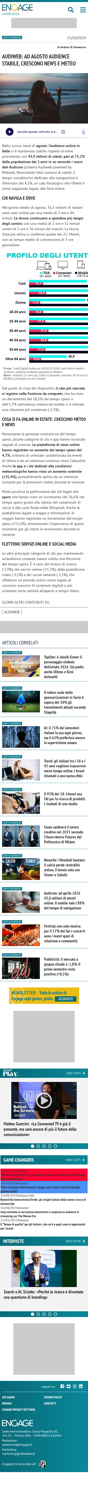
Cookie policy (53, 1397)
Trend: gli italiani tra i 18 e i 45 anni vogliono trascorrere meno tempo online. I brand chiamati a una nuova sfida (65, 768)
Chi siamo (8, 1397)
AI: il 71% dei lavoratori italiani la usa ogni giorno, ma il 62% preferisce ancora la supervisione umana (64, 735)
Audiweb (12, 612)
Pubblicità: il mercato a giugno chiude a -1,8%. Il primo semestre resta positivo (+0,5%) (62, 967)
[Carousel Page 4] (49, 1146)
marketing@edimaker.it (18, 1453)
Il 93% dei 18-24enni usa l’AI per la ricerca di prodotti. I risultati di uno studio (65, 798)
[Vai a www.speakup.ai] (83, 131)
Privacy (7, 1403)
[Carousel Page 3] (44, 1146)
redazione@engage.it (17, 1444)
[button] (83, 9)
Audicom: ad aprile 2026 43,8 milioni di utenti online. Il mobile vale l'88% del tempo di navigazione (64, 900)
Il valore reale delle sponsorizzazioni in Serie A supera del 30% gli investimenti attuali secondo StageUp (65, 702)
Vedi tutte (73, 1241)
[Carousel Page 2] (38, 1146)
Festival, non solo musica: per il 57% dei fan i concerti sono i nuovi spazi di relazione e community (64, 933)
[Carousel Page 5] (55, 1146)
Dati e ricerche (12, 37)
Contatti (50, 1403)
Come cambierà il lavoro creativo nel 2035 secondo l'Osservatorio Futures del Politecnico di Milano (63, 834)
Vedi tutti (74, 1073)
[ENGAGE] (17, 7)
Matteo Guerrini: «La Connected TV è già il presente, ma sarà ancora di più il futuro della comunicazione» (40, 1129)
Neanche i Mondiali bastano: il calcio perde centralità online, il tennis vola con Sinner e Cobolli (65, 867)
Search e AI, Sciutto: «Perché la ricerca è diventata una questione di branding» (43, 1294)
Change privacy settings (18, 1409)
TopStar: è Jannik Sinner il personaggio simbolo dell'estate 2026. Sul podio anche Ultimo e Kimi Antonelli (64, 667)
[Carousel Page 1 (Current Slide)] (32, 1146)
